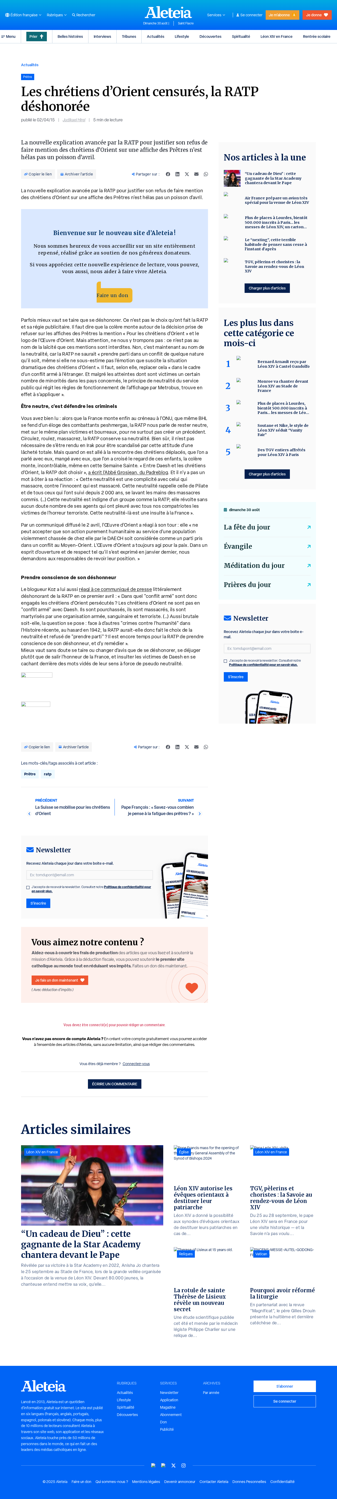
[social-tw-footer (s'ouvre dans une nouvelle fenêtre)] (173, 1465)
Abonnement (171, 1414)
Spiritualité (241, 36)
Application (169, 1400)
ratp (48, 773)
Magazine (168, 1407)
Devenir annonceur (179, 1481)
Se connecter (251, 15)
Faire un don (112, 295)
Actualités (155, 36)
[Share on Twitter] (187, 174)
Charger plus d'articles (267, 288)
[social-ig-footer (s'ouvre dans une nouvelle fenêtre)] (183, 1465)
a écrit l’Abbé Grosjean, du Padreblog (128, 472)
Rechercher (85, 15)
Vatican (261, 1254)
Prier (33, 36)
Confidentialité (282, 1481)
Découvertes (210, 36)
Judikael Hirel (74, 120)
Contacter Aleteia (214, 1481)
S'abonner (284, 1386)
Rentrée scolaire (316, 36)
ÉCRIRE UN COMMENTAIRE (114, 1083)
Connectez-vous (136, 1063)
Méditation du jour (254, 566)
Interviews (102, 36)
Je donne (314, 14)
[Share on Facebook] (168, 174)
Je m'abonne (279, 14)
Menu (11, 36)
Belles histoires (70, 36)
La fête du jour (247, 527)
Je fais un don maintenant (56, 980)
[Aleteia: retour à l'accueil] (168, 12)
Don (163, 1422)
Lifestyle (182, 36)
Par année (211, 1392)
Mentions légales (146, 1481)
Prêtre (30, 773)
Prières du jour (247, 585)
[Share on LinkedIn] (177, 174)
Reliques (186, 1254)
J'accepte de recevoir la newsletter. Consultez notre (91, 889)
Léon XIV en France (277, 36)
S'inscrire (38, 903)
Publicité (167, 1429)
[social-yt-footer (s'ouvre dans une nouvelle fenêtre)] (153, 1465)
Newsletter (169, 1392)
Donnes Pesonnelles (249, 1481)
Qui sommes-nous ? (112, 1481)
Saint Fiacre (186, 23)
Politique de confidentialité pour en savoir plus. (263, 664)
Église (184, 1152)
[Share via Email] (196, 174)
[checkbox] (27, 887)
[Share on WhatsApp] (206, 174)
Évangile (238, 546)
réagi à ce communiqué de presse (115, 589)
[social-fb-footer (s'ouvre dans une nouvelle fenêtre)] (163, 1465)
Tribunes (129, 36)
